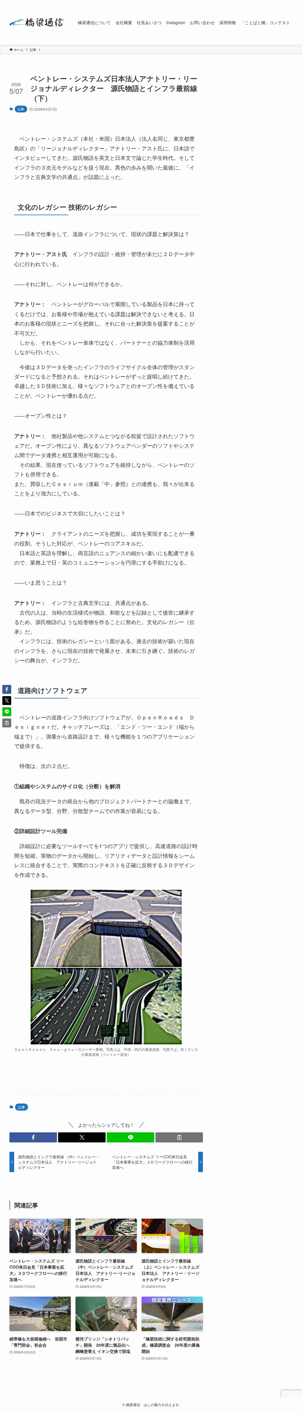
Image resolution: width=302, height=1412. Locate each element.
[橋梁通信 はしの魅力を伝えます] (36, 22)
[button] (33, 1137)
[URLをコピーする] (179, 1137)
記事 (21, 109)
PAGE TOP (289, 1364)
